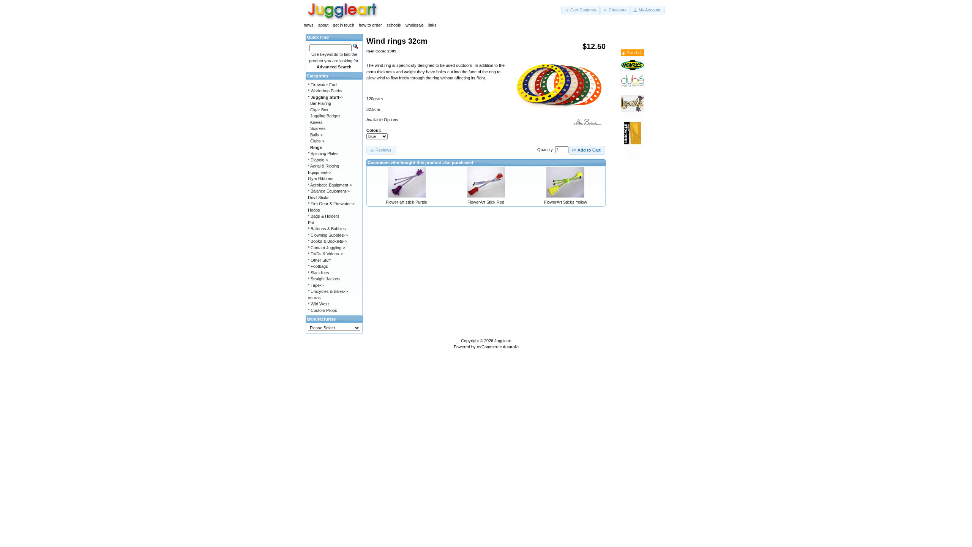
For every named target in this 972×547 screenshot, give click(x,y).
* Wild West (318, 304)
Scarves (318, 128)
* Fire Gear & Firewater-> (331, 203)
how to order (370, 25)
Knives (316, 122)
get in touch (343, 25)
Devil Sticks (319, 197)
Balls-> (316, 135)
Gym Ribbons (320, 178)
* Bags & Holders (323, 216)
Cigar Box (319, 110)
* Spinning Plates (323, 153)
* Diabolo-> (318, 160)
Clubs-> (317, 141)
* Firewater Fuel (322, 84)
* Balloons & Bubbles (327, 228)
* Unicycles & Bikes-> (328, 291)
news (309, 25)
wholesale (415, 25)
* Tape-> (315, 285)
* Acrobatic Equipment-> (330, 185)
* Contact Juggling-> (326, 247)
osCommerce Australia (498, 347)
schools (394, 25)
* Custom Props (322, 310)
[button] (581, 10)
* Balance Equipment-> (329, 191)
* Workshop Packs (325, 91)
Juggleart (502, 340)
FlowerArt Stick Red (485, 202)
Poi (311, 222)
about (323, 25)
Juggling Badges (325, 116)
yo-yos (314, 298)
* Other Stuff (319, 260)
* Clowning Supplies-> (328, 235)
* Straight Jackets (324, 279)
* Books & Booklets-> (327, 241)
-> (325, 97)
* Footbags (318, 266)
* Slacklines (318, 272)
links (432, 25)
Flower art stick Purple (406, 202)
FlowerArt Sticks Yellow (565, 202)
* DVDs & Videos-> (325, 253)
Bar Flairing (320, 103)
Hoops (314, 210)
